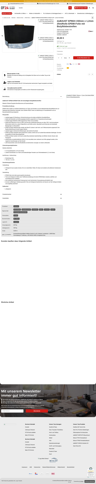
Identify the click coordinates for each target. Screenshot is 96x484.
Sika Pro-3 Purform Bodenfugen (81, 429)
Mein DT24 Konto (29, 435)
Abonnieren (37, 411)
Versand (69, 43)
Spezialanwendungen (54, 443)
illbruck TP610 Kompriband (80, 438)
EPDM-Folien (65, 33)
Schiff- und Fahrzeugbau (55, 446)
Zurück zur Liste (7, 17)
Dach (50, 454)
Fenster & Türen (53, 451)
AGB (31, 467)
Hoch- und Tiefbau (53, 432)
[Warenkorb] (93, 7)
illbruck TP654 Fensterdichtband (81, 440)
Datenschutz (37, 467)
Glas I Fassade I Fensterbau (56, 429)
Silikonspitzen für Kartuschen (80, 432)
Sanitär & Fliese (53, 427)
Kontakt (27, 427)
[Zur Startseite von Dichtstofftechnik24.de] (8, 8)
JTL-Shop (81, 481)
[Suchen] (70, 7)
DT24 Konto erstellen (30, 432)
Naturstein (51, 448)
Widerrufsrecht (61, 467)
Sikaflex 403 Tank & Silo (79, 427)
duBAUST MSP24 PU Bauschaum (81, 435)
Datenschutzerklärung (26, 405)
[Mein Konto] (89, 7)
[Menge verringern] (58, 58)
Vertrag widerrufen (89, 481)
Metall (50, 438)
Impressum (24, 467)
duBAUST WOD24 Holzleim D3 (80, 443)
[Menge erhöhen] (69, 58)
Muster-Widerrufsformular (49, 467)
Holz (50, 440)
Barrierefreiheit (70, 467)
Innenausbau (52, 435)
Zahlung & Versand (30, 429)
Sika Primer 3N (77, 446)
